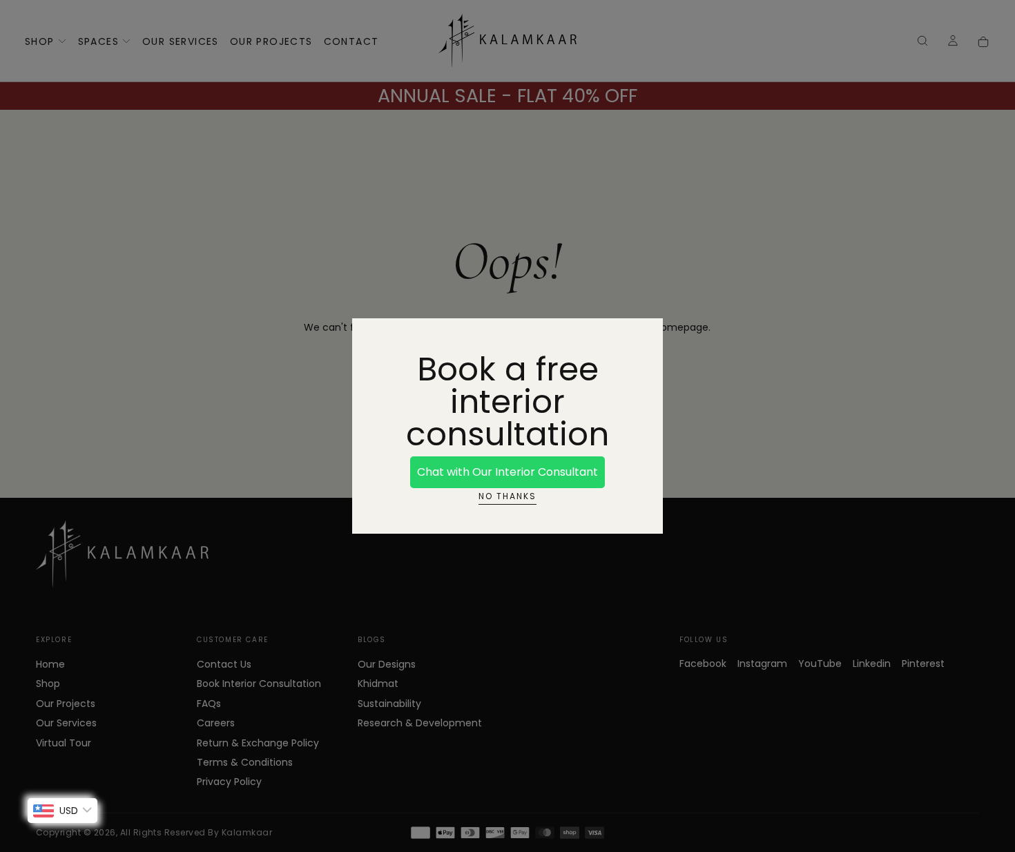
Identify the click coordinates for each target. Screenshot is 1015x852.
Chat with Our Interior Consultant (507, 472)
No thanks (507, 496)
